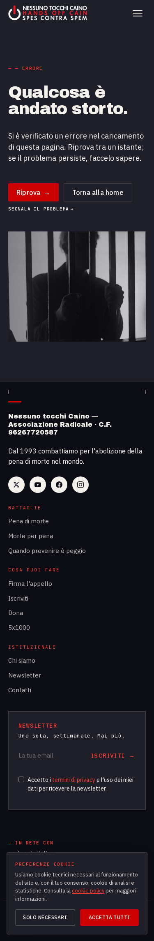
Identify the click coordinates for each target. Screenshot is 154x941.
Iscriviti (18, 598)
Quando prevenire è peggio (47, 551)
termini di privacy (73, 780)
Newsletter (24, 675)
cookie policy (88, 890)
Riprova (33, 192)
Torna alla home (98, 192)
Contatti (19, 690)
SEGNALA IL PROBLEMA (41, 209)
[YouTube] (38, 484)
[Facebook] (59, 484)
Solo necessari (45, 917)
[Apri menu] (137, 13)
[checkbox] (21, 779)
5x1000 (19, 627)
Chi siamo (21, 660)
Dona (15, 613)
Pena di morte (28, 521)
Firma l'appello (30, 583)
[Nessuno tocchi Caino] (48, 13)
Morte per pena (30, 536)
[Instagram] (80, 484)
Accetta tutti (109, 917)
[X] (16, 484)
